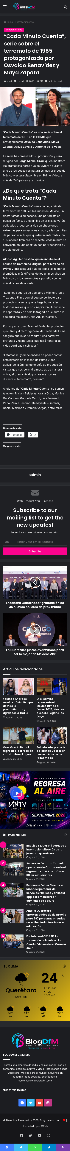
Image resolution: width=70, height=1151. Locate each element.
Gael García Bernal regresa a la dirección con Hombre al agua (18, 750)
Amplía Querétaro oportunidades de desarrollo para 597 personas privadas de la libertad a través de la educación (46, 918)
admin (10, 81)
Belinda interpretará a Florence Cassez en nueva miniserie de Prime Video (51, 752)
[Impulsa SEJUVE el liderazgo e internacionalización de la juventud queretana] (13, 851)
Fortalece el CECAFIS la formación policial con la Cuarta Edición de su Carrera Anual (46, 942)
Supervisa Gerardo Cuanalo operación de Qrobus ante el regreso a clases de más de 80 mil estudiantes (46, 869)
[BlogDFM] (24, 7)
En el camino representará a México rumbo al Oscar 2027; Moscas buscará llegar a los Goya (51, 707)
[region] (35, 800)
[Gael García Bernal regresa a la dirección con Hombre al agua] (18, 735)
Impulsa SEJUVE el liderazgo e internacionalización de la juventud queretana (46, 849)
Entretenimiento (24, 21)
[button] (35, 800)
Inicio (9, 21)
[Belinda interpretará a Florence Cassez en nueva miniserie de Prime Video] (52, 735)
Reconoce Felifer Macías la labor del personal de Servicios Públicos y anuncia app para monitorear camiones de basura (45, 893)
